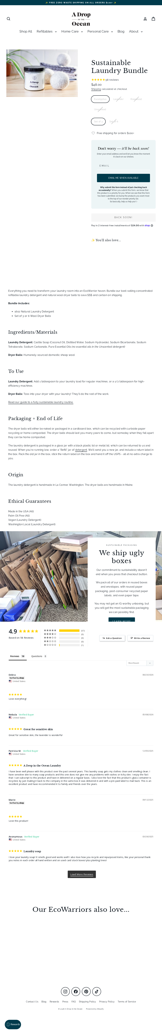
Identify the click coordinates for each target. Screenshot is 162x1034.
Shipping (96, 89)
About (134, 31)
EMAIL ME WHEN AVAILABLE (123, 178)
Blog (121, 31)
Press (65, 1001)
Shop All (25, 31)
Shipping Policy (87, 1001)
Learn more (121, 621)
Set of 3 (98, 121)
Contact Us (32, 1001)
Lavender (118, 99)
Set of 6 (113, 121)
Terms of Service (127, 1001)
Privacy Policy (107, 1001)
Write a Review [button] (142, 638)
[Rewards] (13, 1024)
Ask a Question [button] (114, 638)
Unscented (100, 109)
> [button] (82, 874)
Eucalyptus (100, 99)
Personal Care (98, 31)
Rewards (54, 1001)
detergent (81, 449)
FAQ (74, 1001)
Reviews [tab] (14, 656)
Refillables (45, 31)
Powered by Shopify (95, 1009)
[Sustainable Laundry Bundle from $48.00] (99, 258)
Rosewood (136, 99)
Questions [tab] (36, 656)
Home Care (70, 31)
